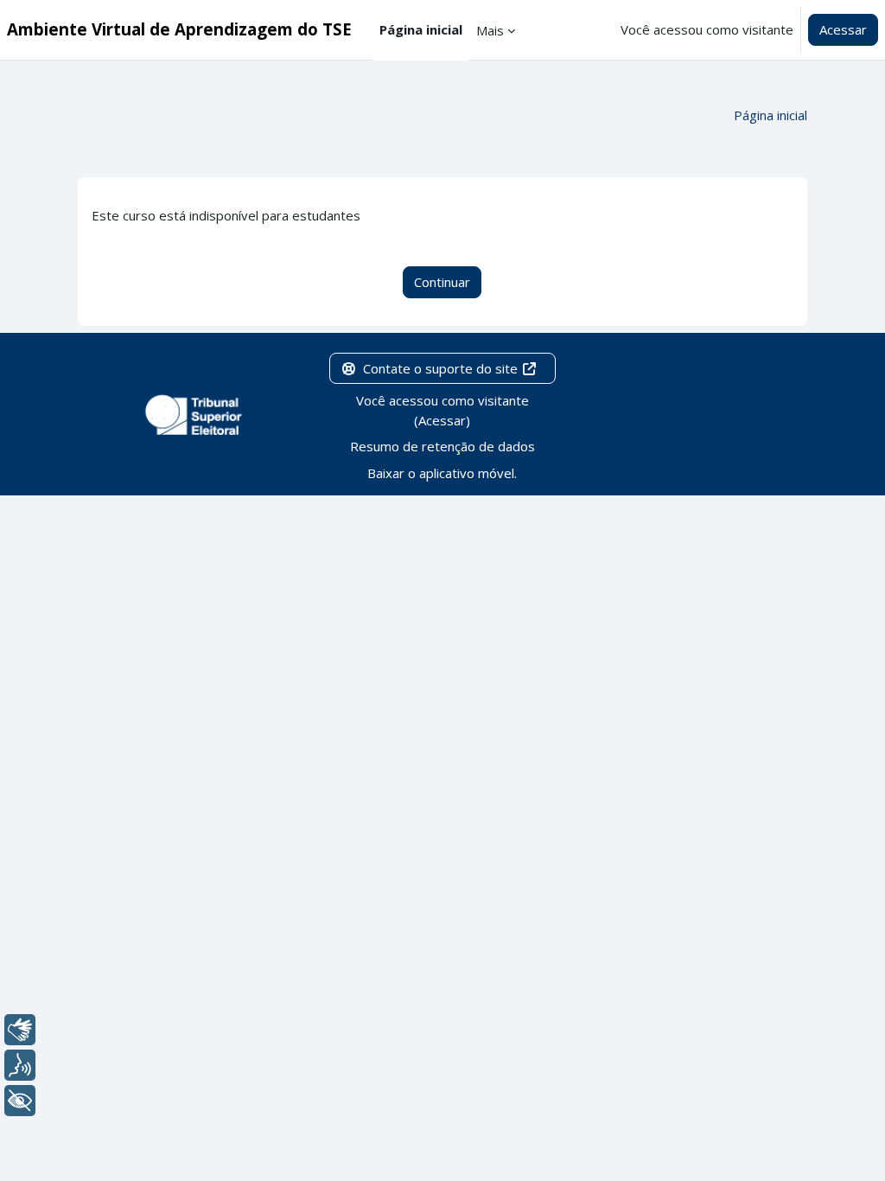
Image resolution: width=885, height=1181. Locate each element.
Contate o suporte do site (440, 368)
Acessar (843, 29)
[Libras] (19, 1029)
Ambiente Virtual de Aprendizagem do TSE (179, 29)
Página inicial (770, 115)
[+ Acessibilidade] (19, 1100)
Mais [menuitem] (490, 30)
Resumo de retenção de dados (442, 446)
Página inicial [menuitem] (420, 29)
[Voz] (19, 1065)
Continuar (442, 281)
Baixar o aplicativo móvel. (442, 473)
